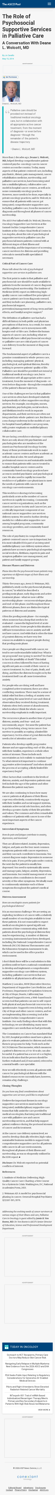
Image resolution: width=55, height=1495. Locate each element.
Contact (9, 1490)
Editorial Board (14, 1488)
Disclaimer (33, 1490)
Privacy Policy (21, 1490)
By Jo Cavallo (8, 55)
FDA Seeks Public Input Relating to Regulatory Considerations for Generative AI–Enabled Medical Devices (27, 1378)
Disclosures (40, 1488)
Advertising (28, 1488)
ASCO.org (44, 1490)
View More (43, 1410)
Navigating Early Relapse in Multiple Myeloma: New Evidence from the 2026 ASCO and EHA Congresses (27, 1366)
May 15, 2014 (8, 59)
